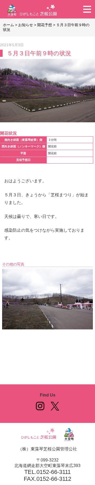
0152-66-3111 (53, 472)
